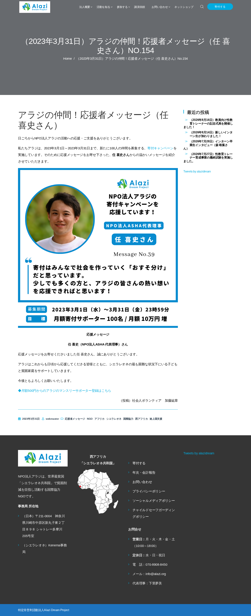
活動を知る (103, 7)
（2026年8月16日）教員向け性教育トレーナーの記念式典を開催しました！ (208, 123)
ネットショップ (183, 7)
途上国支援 (156, 418)
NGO (90, 418)
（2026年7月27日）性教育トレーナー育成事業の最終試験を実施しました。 (208, 157)
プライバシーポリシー (148, 491)
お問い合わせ (160, 7)
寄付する (220, 6)
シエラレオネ (113, 418)
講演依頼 (139, 7)
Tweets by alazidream (197, 171)
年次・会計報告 (143, 472)
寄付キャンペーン (160, 148)
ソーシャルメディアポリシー (153, 500)
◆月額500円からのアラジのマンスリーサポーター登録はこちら (64, 390)
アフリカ (99, 418)
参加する (122, 7)
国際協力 (128, 418)
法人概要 (84, 7)
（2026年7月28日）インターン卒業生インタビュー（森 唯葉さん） (207, 145)
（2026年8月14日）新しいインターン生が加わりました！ (211, 134)
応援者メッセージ (75, 418)
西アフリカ (141, 418)
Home (67, 58)
